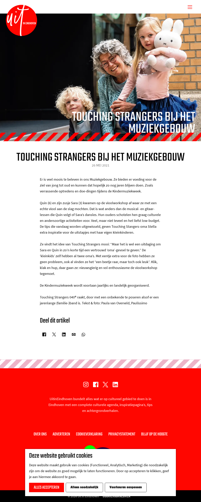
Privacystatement (121, 434)
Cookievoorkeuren (116, 496)
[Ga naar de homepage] (21, 20)
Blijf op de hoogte (154, 434)
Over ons (40, 434)
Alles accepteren (46, 487)
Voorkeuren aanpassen (126, 487)
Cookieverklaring (89, 434)
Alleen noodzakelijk (84, 487)
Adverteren (61, 434)
